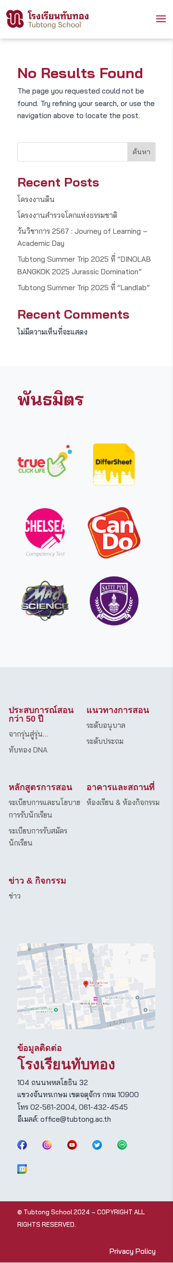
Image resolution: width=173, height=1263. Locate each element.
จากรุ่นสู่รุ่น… (28, 734)
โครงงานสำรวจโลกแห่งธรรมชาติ (67, 215)
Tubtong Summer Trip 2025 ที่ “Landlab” (83, 287)
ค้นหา (141, 152)
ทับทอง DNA (28, 749)
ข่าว (15, 895)
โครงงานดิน (36, 199)
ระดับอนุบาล (105, 725)
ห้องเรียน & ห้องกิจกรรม (123, 802)
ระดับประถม (105, 741)
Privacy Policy (133, 1251)
